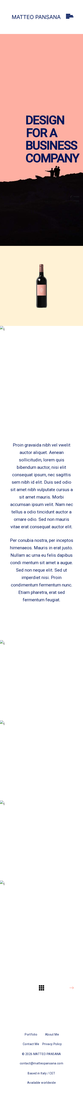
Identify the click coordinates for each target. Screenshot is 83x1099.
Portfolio (31, 1034)
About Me (52, 1034)
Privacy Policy (52, 1044)
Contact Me (31, 1044)
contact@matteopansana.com (41, 1063)
